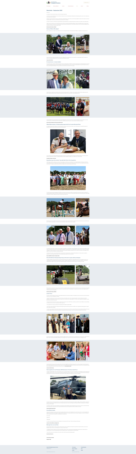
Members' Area (86, 2)
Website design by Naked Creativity (75, 451)
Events (82, 450)
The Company (74, 447)
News (82, 448)
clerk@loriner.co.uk (49, 448)
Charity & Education (83, 447)
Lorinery (73, 450)
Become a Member (74, 448)
